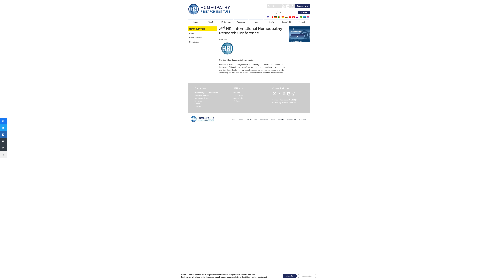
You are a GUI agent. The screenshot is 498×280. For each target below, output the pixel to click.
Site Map (236, 93)
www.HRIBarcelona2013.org (234, 67)
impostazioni (261, 277)
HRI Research (226, 22)
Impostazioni (307, 276)
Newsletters (194, 42)
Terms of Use (238, 95)
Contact (301, 22)
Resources (241, 22)
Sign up (297, 36)
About (210, 22)
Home (195, 22)
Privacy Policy (238, 98)
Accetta (289, 276)
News (256, 22)
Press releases (195, 38)
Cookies (236, 101)
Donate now (302, 6)
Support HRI (286, 22)
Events (271, 22)
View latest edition (298, 41)
